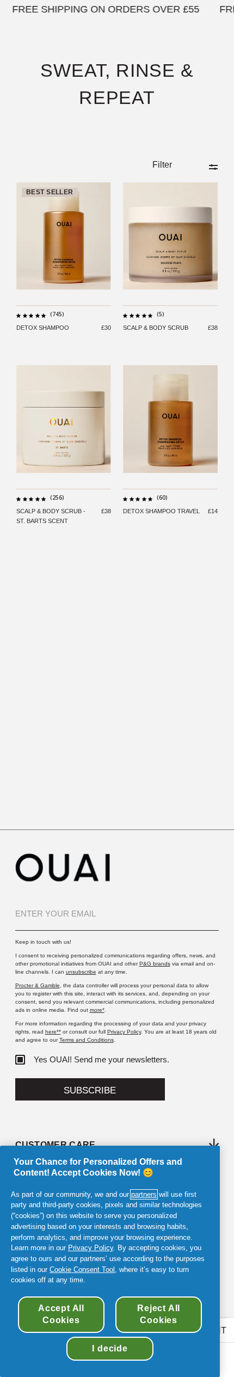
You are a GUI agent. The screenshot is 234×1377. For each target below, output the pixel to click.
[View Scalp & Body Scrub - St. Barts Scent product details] (63, 419)
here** (53, 1032)
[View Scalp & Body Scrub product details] (170, 236)
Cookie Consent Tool (82, 1269)
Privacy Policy (124, 1032)
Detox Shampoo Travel (161, 511)
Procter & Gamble (37, 985)
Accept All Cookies (61, 1314)
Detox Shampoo (42, 327)
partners (144, 1194)
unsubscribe (81, 972)
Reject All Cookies (158, 1314)
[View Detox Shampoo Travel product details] (170, 419)
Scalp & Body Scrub (155, 327)
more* (97, 1010)
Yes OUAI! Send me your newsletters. (101, 1059)
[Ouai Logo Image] (62, 878)
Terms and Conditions (86, 1040)
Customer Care (55, 1144)
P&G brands (154, 964)
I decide (109, 1348)
